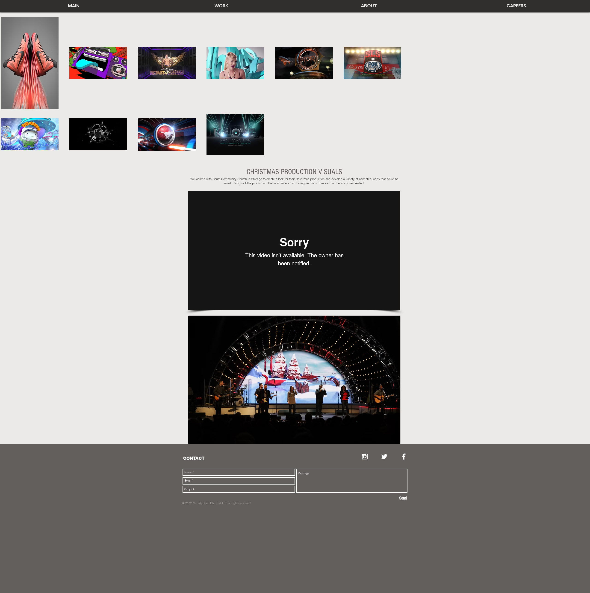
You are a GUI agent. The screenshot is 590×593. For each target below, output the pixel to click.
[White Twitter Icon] (384, 457)
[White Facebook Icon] (404, 457)
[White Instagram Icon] (365, 457)
